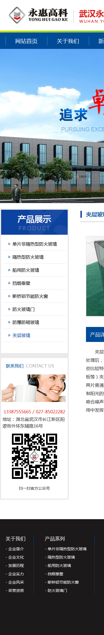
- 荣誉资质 (15, 590)
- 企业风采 (15, 582)
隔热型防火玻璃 (28, 257)
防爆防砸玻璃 (25, 322)
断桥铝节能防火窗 (30, 296)
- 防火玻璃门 (56, 590)
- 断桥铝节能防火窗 (62, 582)
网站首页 (26, 40)
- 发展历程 (15, 565)
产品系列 (55, 538)
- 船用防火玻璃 (58, 565)
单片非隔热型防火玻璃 (34, 244)
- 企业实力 (15, 573)
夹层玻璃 (21, 335)
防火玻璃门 (23, 309)
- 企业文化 (15, 557)
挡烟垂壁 (21, 283)
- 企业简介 (15, 548)
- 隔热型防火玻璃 (60, 557)
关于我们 (68, 40)
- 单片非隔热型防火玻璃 (66, 548)
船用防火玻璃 (25, 270)
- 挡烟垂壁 (54, 573)
